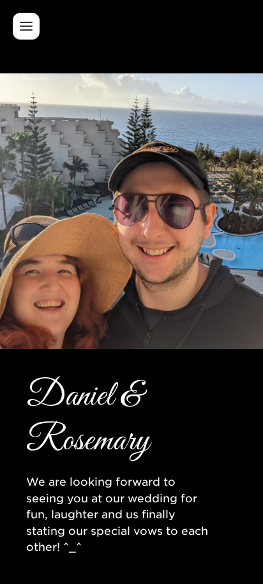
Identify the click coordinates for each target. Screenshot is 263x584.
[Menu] (26, 26)
